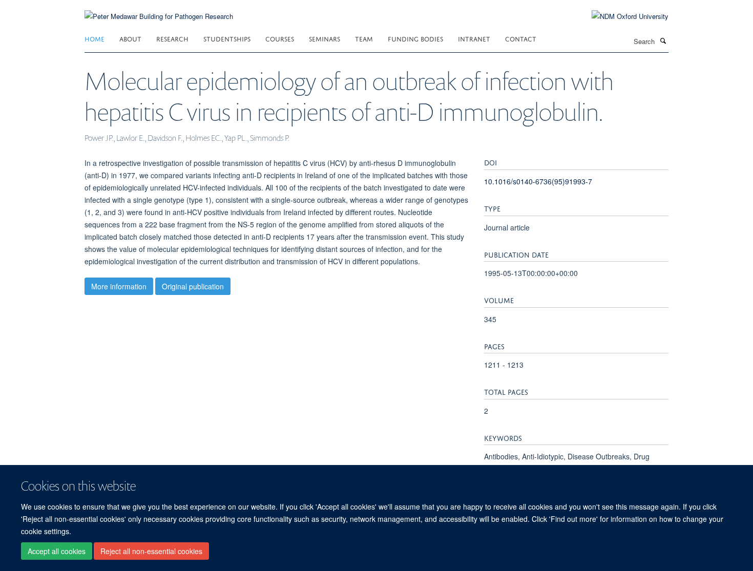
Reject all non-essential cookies (151, 551)
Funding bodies (415, 38)
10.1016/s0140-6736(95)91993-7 (538, 181)
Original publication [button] (193, 286)
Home (94, 38)
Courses (279, 38)
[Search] (662, 40)
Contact (520, 38)
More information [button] (119, 286)
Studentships (226, 38)
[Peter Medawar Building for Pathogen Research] (159, 10)
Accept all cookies (57, 551)
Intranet (474, 38)
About (130, 38)
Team (364, 38)
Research (172, 38)
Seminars (324, 38)
